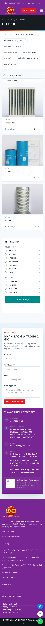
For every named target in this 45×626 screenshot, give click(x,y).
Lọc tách (7, 220)
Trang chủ (5, 20)
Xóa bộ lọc (22, 307)
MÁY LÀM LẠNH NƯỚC (28, 58)
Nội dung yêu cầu (10, 386)
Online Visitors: (9, 604)
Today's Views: (9, 607)
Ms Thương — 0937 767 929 (22, 437)
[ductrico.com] (10, 10)
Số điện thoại (9, 365)
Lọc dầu (7, 172)
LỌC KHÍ (8, 58)
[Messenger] (40, 606)
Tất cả (6, 35)
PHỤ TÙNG (10, 64)
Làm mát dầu (9, 123)
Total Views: (8, 612)
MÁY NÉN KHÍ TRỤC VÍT (15, 41)
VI (29, 3)
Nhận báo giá (28, 10)
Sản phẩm (14, 20)
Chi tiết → (37, 129)
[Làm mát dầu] (22, 102)
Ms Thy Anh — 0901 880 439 (23, 435)
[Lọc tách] (22, 199)
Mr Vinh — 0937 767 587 (20, 429)
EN (33, 3)
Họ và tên (8, 354)
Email (6, 375)
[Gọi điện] (40, 621)
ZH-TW (38, 3)
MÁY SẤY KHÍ (10, 53)
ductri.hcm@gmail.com (20, 446)
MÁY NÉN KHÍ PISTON (13, 47)
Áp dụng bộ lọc (22, 300)
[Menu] (42, 10)
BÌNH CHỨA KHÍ (30, 53)
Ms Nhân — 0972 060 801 (21, 432)
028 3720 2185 (16, 421)
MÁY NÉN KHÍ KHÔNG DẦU (25, 35)
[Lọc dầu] (22, 150)
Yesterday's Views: (11, 610)
